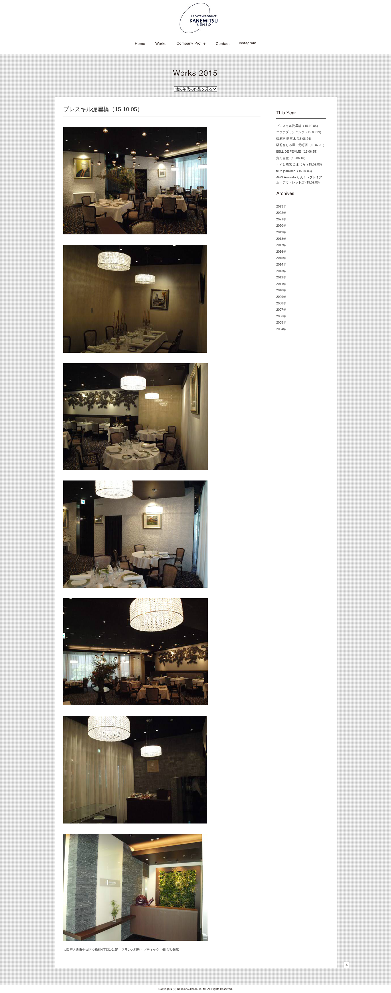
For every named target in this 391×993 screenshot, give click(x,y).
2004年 (281, 329)
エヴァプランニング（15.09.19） (299, 132)
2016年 (281, 251)
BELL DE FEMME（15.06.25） (297, 151)
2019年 (281, 232)
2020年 (281, 225)
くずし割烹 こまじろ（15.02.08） (300, 164)
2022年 (281, 212)
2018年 (281, 238)
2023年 (281, 206)
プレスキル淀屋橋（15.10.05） (298, 125)
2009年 (281, 296)
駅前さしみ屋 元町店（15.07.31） (301, 145)
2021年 (281, 219)
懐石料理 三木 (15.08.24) (293, 138)
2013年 (281, 271)
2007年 (281, 309)
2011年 (281, 284)
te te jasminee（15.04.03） (295, 171)
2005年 (281, 322)
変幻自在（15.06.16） (291, 158)
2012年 (281, 277)
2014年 (281, 264)
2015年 (281, 258)
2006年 (281, 316)
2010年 (281, 290)
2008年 (281, 303)
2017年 (281, 245)
